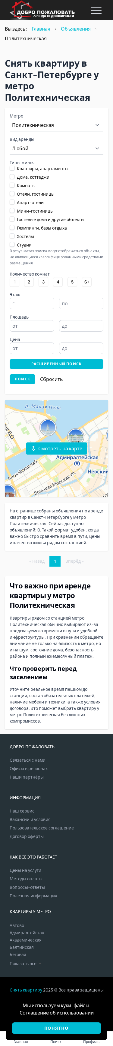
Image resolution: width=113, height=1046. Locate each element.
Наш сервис (22, 811)
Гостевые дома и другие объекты (50, 219)
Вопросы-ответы (27, 887)
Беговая (18, 954)
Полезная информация (33, 896)
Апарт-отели (30, 202)
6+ (86, 282)
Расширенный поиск (56, 364)
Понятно (56, 1028)
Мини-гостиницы (35, 211)
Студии (24, 245)
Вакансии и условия (30, 819)
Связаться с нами (28, 760)
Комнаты (26, 185)
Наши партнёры (27, 777)
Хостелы (25, 236)
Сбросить (51, 379)
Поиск (22, 379)
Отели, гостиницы (36, 194)
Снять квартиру (26, 990)
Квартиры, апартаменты (42, 168)
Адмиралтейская (27, 932)
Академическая (26, 940)
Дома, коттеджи (33, 177)
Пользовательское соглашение (42, 828)
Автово (17, 925)
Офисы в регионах (29, 768)
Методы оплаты (26, 879)
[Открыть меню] (96, 10)
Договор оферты (27, 836)
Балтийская (22, 947)
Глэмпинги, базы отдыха (42, 228)
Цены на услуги (25, 870)
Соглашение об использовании (57, 1013)
